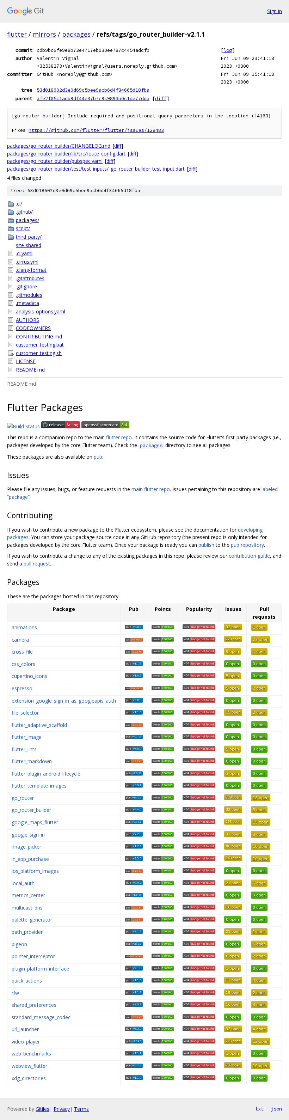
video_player (26, 1041)
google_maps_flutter (35, 822)
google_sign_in (28, 834)
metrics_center (28, 895)
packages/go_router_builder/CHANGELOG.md (58, 145)
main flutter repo (150, 489)
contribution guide (249, 555)
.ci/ (19, 203)
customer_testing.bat (40, 344)
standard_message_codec (41, 1017)
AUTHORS (27, 320)
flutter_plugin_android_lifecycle (46, 773)
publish (206, 544)
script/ (23, 228)
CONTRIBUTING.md (39, 336)
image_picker (26, 846)
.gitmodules (29, 295)
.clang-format (31, 270)
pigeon (19, 944)
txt (259, 1109)
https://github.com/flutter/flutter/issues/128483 (96, 130)
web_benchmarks (31, 1053)
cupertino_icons (29, 676)
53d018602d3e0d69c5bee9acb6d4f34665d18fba (93, 90)
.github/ (24, 211)
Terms (81, 1109)
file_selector (25, 712)
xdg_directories (29, 1078)
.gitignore (26, 286)
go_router (23, 798)
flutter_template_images (39, 785)
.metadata (27, 303)
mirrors (44, 34)
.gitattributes (30, 278)
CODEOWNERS (33, 328)
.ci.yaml (24, 253)
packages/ (27, 220)
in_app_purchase (30, 859)
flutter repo (119, 437)
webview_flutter (29, 1066)
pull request (37, 563)
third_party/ (29, 236)
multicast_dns (27, 907)
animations (24, 627)
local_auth (23, 883)
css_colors (23, 664)
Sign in (274, 11)
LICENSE (26, 361)
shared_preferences (34, 1005)
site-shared (28, 245)
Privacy (62, 1109)
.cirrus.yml (27, 261)
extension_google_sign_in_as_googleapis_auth (64, 700)
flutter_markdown (32, 761)
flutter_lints (24, 749)
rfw (15, 993)
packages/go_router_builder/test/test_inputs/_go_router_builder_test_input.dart (96, 168)
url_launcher (25, 1029)
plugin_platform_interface (40, 968)
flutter (17, 34)
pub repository (247, 544)
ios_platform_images (35, 871)
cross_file (22, 651)
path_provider (27, 932)
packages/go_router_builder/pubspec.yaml (55, 161)
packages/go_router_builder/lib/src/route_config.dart (66, 153)
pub (98, 456)
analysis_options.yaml (40, 311)
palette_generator (32, 919)
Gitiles (42, 1109)
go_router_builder (31, 810)
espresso (22, 688)
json (276, 1109)
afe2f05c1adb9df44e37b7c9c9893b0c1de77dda (93, 98)
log (227, 50)
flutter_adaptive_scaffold (39, 725)
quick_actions (27, 980)
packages (76, 34)
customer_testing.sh (39, 353)
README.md (30, 369)
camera (20, 639)
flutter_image (27, 737)
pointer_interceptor (33, 956)
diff (160, 98)
